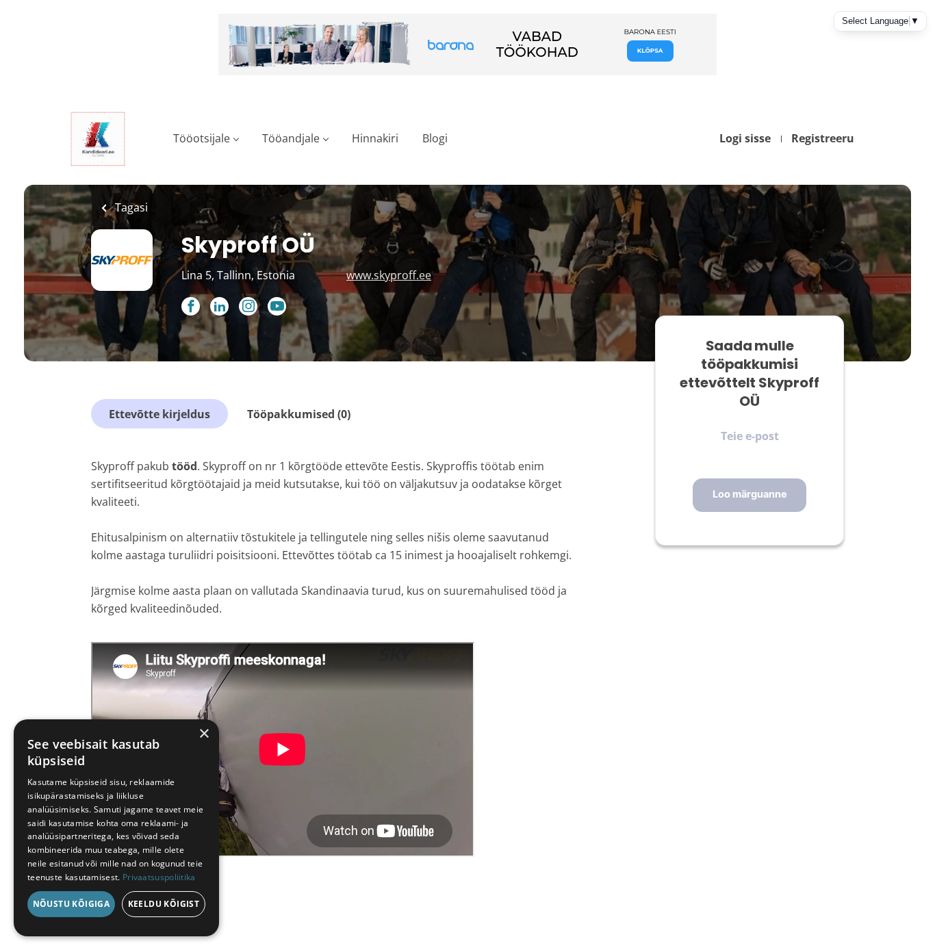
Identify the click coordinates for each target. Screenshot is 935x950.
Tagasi (130, 207)
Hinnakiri (375, 138)
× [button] (203, 734)
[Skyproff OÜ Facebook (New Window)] (190, 307)
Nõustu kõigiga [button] (71, 904)
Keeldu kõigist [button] (164, 904)
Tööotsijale (201, 138)
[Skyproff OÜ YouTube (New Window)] (277, 311)
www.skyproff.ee (388, 275)
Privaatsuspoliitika (159, 877)
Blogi (435, 138)
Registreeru (822, 138)
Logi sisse (745, 138)
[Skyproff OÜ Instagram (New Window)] (248, 307)
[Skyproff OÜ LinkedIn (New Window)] (219, 307)
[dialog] (116, 827)
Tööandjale (291, 138)
